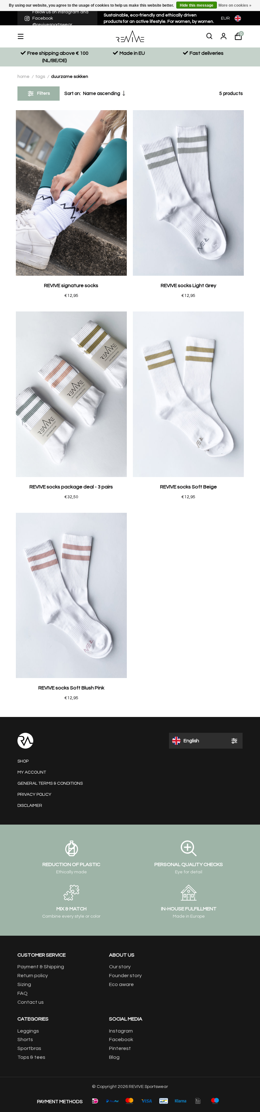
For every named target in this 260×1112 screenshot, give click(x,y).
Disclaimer (29, 805)
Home (23, 76)
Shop (23, 761)
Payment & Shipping (40, 966)
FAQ (22, 993)
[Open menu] (25, 36)
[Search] (209, 36)
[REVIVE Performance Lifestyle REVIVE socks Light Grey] (188, 193)
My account (31, 772)
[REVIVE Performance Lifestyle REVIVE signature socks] (71, 193)
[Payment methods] (95, 1101)
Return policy (32, 975)
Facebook (121, 1039)
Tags (40, 76)
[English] (239, 18)
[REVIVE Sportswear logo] (130, 36)
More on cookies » (234, 5)
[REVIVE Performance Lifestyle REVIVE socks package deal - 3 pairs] (71, 394)
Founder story (125, 975)
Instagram (121, 1030)
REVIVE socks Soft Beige (188, 486)
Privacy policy (34, 794)
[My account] (223, 36)
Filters (43, 93)
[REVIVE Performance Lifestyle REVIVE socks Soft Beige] (188, 394)
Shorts (25, 1039)
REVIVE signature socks (71, 285)
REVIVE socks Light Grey (188, 285)
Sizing (24, 984)
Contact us (30, 1002)
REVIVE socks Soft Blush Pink (71, 687)
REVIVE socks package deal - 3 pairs (71, 486)
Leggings (28, 1030)
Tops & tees (31, 1057)
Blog (114, 1057)
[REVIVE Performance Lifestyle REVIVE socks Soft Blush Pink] (71, 595)
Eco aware (121, 984)
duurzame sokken (69, 76)
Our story (120, 966)
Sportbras (29, 1048)
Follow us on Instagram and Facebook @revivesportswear (60, 18)
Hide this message (196, 5)
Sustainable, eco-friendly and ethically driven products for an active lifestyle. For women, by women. (159, 18)
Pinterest (120, 1048)
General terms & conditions (50, 783)
